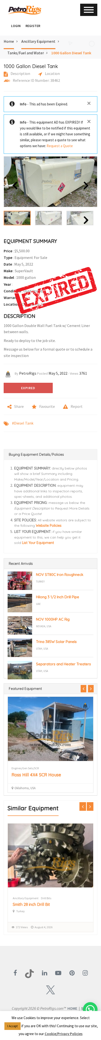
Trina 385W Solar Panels (56, 641)
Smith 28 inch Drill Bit (31, 904)
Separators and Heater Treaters (63, 664)
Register (32, 26)
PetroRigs (27, 373)
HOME (72, 1008)
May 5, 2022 (58, 373)
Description (20, 73)
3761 (83, 373)
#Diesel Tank (22, 423)
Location (52, 73)
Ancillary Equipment (38, 41)
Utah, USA (42, 648)
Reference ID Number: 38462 (36, 80)
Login (16, 26)
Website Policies (49, 525)
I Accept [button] (12, 1026)
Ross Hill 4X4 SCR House (36, 775)
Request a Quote (60, 145)
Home (9, 41)
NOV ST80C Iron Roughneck (59, 574)
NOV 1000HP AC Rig (53, 619)
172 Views (22, 927)
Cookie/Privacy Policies (64, 1033)
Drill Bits (46, 898)
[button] (6, 26)
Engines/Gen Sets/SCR (25, 768)
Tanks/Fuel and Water (25, 52)
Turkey (40, 581)
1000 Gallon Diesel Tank (71, 52)
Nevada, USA (43, 626)
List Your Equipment (38, 543)
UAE (38, 604)
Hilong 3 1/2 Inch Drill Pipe (57, 597)
